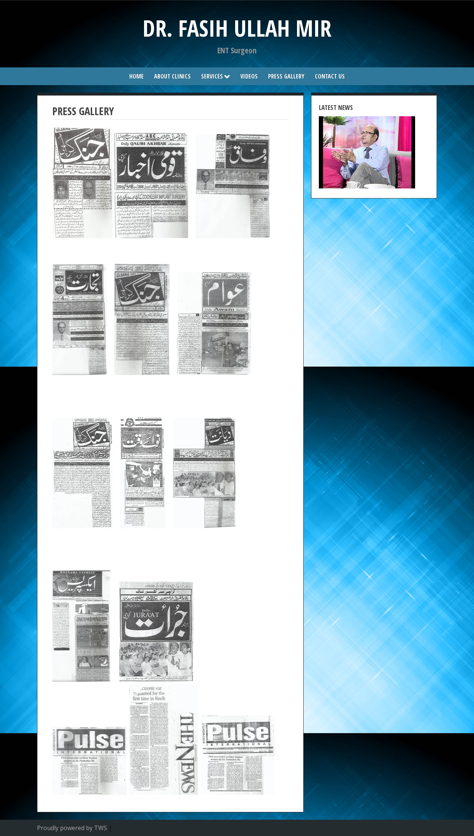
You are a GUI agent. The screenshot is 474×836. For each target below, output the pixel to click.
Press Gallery (286, 76)
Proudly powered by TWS (72, 828)
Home (136, 76)
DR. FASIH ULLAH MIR (237, 28)
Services (212, 76)
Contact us (330, 76)
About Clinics (172, 76)
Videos (249, 76)
